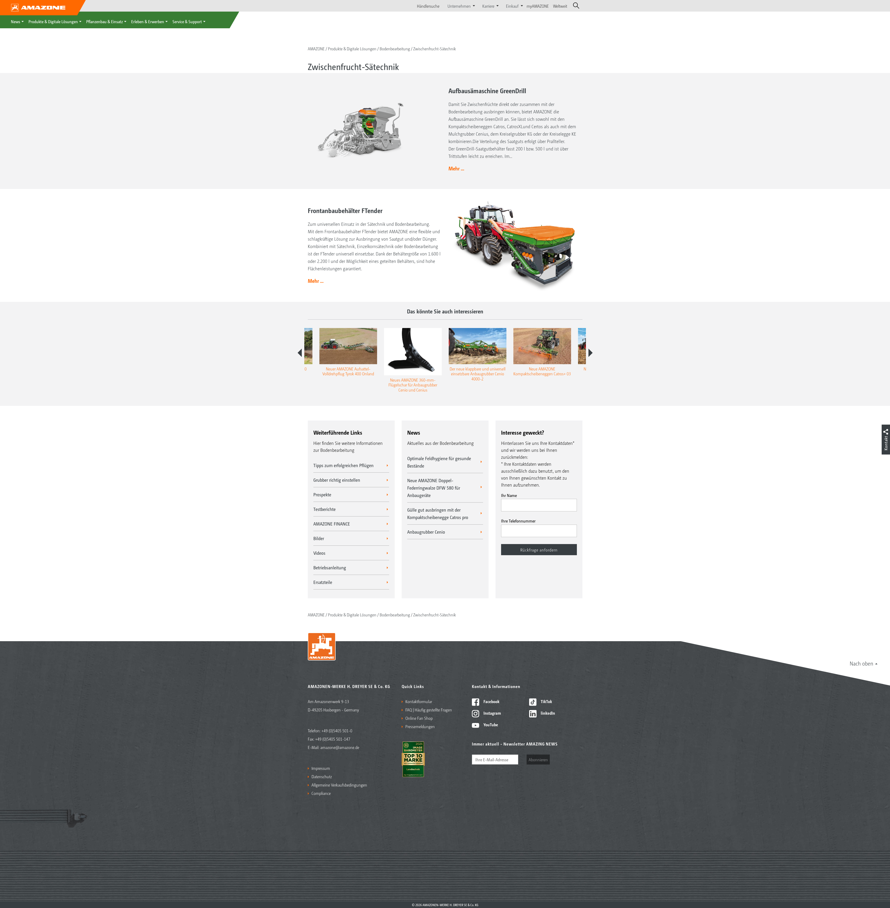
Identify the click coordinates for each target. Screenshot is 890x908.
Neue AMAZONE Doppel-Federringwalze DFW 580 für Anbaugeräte (433, 487)
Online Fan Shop (419, 718)
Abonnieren (538, 759)
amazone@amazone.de (339, 747)
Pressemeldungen (420, 726)
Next (590, 352)
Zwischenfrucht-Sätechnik (434, 48)
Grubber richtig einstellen (336, 480)
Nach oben (861, 663)
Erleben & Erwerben (147, 21)
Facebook (491, 701)
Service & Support (187, 21)
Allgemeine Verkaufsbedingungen (339, 785)
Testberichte (324, 509)
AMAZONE (316, 48)
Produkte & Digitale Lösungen (53, 21)
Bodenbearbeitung (395, 48)
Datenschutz (322, 776)
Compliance (321, 793)
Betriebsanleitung (329, 567)
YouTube (490, 724)
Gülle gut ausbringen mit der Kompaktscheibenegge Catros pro (437, 513)
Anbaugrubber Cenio (426, 531)
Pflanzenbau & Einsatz (104, 21)
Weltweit (560, 6)
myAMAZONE (538, 6)
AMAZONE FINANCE (331, 523)
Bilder (318, 538)
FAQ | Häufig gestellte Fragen (428, 709)
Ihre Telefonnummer (518, 521)
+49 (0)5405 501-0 (336, 730)
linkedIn (547, 713)
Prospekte (322, 494)
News (15, 21)
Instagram (492, 713)
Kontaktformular (418, 701)
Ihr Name (509, 495)
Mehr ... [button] (456, 168)
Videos (319, 553)
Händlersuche (428, 6)
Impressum (321, 768)
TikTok (546, 701)
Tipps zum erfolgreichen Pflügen (343, 465)
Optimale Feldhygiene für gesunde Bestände (439, 462)
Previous (299, 352)
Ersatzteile (322, 582)
